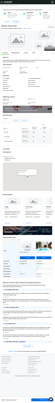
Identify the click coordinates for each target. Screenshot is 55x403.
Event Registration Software (34, 358)
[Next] (53, 53)
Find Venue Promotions (6, 359)
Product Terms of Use (32, 369)
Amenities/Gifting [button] (29, 216)
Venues (6, 5)
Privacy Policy (31, 367)
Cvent (2, 5)
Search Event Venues (6, 358)
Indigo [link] (6, 207)
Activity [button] (6, 216)
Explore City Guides (6, 361)
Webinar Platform (31, 364)
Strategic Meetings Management (34, 361)
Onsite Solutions (5, 363)
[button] (16, 40)
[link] (12, 201)
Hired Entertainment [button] (13, 216)
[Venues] (52, 2)
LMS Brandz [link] (29, 207)
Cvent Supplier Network (6, 356)
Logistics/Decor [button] (37, 216)
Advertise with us (31, 372)
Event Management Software (34, 356)
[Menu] (1, 2)
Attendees (5, 118)
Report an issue (13, 351)
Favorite (52, 27)
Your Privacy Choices (6, 372)
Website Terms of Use (32, 370)
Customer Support (5, 370)
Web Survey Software (32, 363)
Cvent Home (4, 367)
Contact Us (4, 369)
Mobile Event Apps (31, 359)
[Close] (50, 9)
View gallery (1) (49, 48)
